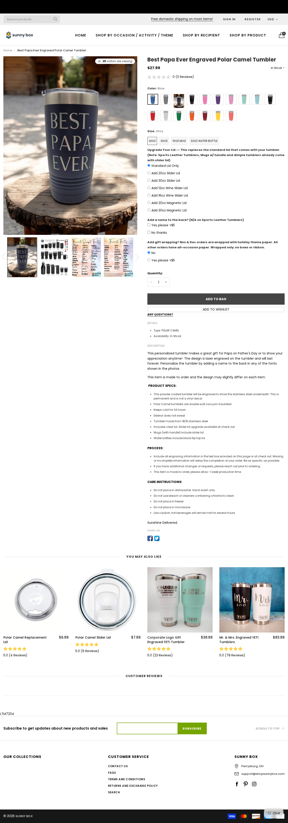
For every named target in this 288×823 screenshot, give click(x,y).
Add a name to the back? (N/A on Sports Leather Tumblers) (195, 220)
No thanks (159, 232)
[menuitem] (80, 35)
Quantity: (155, 273)
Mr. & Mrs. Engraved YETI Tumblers (167, 639)
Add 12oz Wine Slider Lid (169, 188)
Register (253, 19)
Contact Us (118, 766)
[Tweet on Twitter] (157, 538)
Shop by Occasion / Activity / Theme (134, 35)
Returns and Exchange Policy (133, 786)
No (153, 253)
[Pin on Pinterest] (163, 538)
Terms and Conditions (126, 779)
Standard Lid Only (165, 165)
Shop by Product (248, 35)
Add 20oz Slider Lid (165, 173)
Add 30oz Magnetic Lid (169, 210)
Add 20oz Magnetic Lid (169, 203)
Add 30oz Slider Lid (165, 180)
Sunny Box (24, 816)
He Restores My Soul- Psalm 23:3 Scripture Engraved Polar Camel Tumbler (237, 639)
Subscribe (191, 728)
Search (114, 792)
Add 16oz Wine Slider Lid (169, 195)
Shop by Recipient (201, 35)
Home (80, 35)
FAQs (112, 773)
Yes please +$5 (163, 225)
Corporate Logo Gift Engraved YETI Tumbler (94, 639)
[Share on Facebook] (150, 538)
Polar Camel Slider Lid (21, 637)
